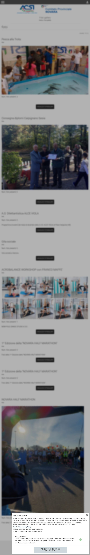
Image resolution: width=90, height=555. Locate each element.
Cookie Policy (17, 527)
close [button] (87, 515)
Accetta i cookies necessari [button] (50, 549)
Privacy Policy (26, 527)
